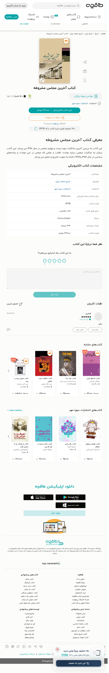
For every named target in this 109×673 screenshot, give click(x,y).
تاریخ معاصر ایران (76, 34)
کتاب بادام (29, 579)
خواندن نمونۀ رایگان (83, 96)
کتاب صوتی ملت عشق (29, 596)
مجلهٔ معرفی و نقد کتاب (81, 603)
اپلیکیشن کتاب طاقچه (80, 596)
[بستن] (57, 649)
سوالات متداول (44, 654)
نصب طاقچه (11, 16)
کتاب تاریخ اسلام (80, 634)
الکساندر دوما (29, 631)
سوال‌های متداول (80, 586)
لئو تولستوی (29, 634)
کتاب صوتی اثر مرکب (29, 600)
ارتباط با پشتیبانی (27, 654)
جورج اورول (29, 627)
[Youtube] (30, 647)
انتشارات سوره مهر (62, 189)
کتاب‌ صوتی (80, 617)
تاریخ (96, 34)
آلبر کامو (29, 617)
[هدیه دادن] (85, 71)
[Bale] (41, 647)
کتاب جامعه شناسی (80, 624)
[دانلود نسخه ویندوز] (70, 505)
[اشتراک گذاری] (85, 62)
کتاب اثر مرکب (29, 589)
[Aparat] (12, 647)
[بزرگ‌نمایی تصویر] (42, 80)
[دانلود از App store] (38, 497)
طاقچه (103, 34)
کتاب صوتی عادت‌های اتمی (29, 603)
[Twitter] (18, 647)
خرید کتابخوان (80, 593)
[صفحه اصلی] (94, 5)
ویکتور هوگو (29, 637)
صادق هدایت (29, 614)
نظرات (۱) (24, 23)
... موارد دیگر (54, 513)
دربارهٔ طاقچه (80, 583)
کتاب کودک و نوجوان (80, 637)
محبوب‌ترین (12, 303)
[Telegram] (35, 647)
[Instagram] (7, 647)
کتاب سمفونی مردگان (29, 593)
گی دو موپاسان (29, 624)
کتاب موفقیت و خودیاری (80, 631)
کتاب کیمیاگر (29, 583)
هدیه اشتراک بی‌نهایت (80, 600)
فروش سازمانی (80, 589)
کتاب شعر (80, 627)
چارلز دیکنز (29, 620)
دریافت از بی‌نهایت (53, 117)
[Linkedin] (24, 647)
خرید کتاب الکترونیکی (54, 110)
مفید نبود (79, 330)
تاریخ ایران (89, 34)
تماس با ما (80, 579)
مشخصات (55, 23)
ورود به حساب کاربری (16, 5)
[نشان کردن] (85, 80)
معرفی (85, 23)
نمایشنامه (80, 620)
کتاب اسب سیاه (29, 586)
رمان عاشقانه (80, 614)
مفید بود (95, 330)
